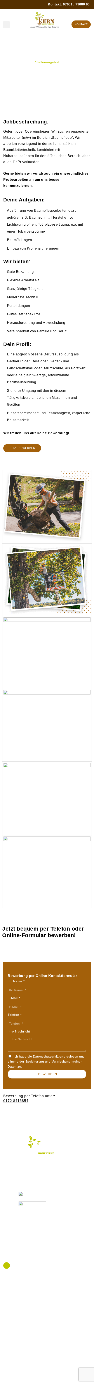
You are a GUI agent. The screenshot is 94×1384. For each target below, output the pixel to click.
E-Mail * (14, 998)
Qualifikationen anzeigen (25, 1166)
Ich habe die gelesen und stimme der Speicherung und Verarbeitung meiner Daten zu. (46, 1061)
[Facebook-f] (6, 1265)
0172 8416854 (15, 1101)
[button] (6, 24)
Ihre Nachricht (19, 1031)
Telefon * (15, 1014)
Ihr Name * (16, 981)
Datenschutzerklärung (49, 1056)
